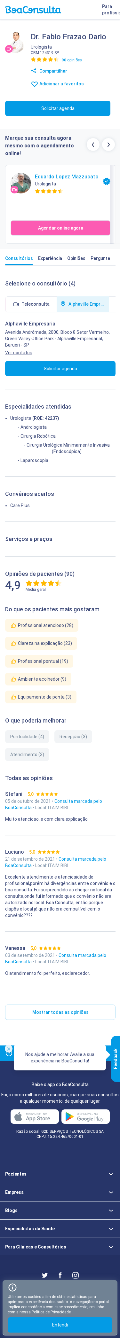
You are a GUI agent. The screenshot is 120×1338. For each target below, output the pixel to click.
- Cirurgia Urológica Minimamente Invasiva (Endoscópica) (67, 448)
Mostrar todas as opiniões (60, 1012)
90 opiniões (72, 60)
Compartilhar (52, 71)
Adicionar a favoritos (61, 83)
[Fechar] (8, 1048)
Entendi (60, 1324)
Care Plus (20, 505)
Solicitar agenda (58, 108)
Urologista (20, 418)
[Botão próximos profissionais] (108, 144)
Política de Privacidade (51, 1312)
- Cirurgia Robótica (37, 436)
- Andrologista (32, 427)
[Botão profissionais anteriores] (93, 144)
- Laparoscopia (33, 460)
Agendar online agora (60, 228)
